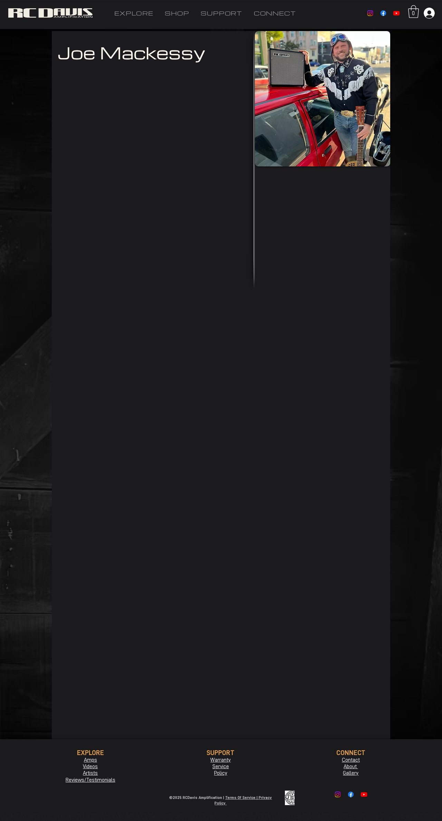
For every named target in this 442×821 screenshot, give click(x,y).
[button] (413, 11)
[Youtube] (396, 13)
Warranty (220, 760)
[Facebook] (383, 13)
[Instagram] (370, 13)
